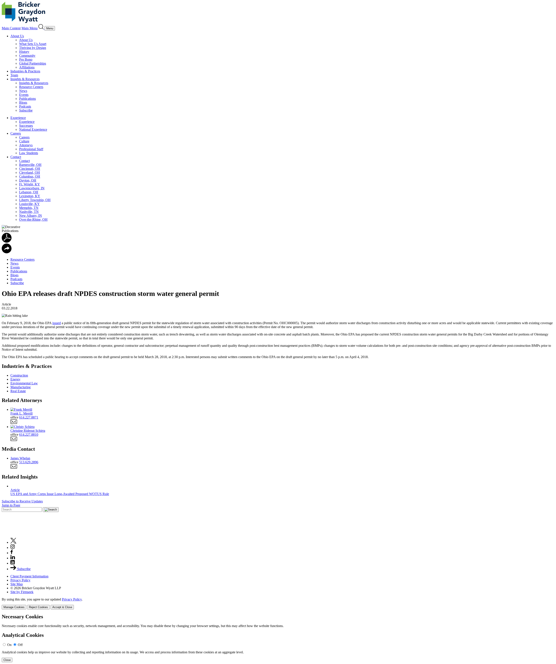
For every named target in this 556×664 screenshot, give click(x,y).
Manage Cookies (14, 607)
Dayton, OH (27, 180)
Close (7, 660)
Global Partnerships (32, 63)
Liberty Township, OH (35, 200)
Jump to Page (11, 505)
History (24, 51)
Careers (15, 133)
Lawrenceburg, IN (32, 188)
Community (27, 55)
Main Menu (30, 28)
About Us (17, 36)
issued (56, 323)
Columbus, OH (29, 176)
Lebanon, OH (28, 192)
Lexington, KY (29, 196)
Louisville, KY (29, 204)
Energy (15, 379)
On (9, 645)
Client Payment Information (29, 576)
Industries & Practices (25, 71)
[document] (278, 638)
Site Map (16, 584)
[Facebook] (11, 553)
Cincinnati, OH (29, 168)
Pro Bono (25, 59)
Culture (24, 141)
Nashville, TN (29, 212)
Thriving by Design (32, 48)
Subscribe (26, 110)
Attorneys (26, 145)
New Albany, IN (30, 215)
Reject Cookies (38, 607)
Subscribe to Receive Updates (22, 501)
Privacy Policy (20, 580)
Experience (18, 118)
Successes (26, 125)
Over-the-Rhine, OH (33, 219)
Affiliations (27, 67)
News (23, 91)
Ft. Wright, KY (29, 184)
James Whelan (20, 458)
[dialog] (278, 603)
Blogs (23, 102)
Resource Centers (31, 87)
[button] (7, 252)
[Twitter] (13, 542)
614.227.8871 (28, 417)
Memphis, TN (28, 208)
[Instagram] (12, 547)
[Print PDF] (7, 241)
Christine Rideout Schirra (27, 430)
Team (14, 75)
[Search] (41, 28)
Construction (19, 375)
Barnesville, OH (30, 165)
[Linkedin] (12, 558)
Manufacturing (20, 387)
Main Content (11, 28)
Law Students (28, 153)
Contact (15, 157)
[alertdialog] (278, 638)
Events (23, 95)
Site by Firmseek (21, 592)
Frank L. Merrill (21, 413)
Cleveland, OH (29, 172)
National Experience (33, 129)
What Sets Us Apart (32, 44)
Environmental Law (24, 383)
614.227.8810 (28, 434)
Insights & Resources (25, 79)
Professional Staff (31, 149)
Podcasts (25, 106)
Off (20, 645)
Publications (27, 98)
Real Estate (18, 391)
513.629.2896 (28, 462)
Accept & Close (62, 607)
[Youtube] (12, 563)
